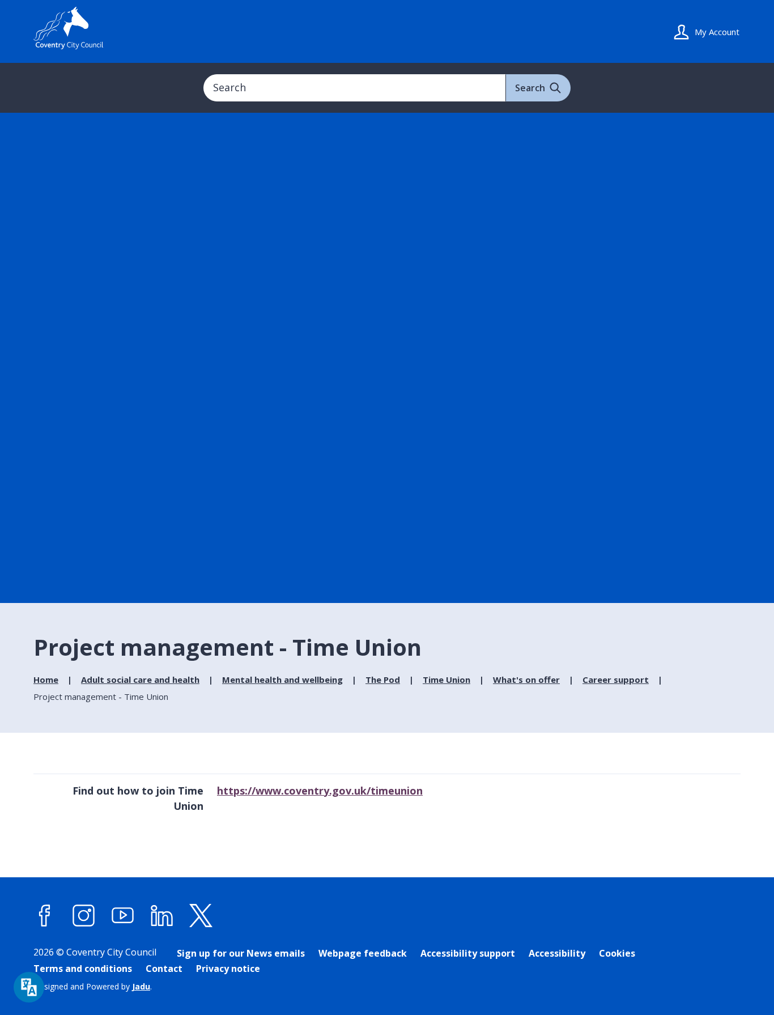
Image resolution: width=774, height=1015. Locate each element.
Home (45, 679)
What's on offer (526, 679)
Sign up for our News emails (241, 953)
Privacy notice (228, 968)
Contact (164, 968)
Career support (615, 679)
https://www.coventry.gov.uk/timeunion (320, 790)
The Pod (382, 679)
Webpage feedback (362, 953)
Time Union (446, 679)
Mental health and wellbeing (282, 679)
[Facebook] (45, 916)
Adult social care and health (140, 679)
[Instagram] (84, 916)
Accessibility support (467, 953)
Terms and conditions (82, 968)
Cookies (617, 953)
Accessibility (557, 953)
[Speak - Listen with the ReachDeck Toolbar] (29, 987)
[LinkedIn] (162, 916)
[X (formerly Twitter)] (201, 916)
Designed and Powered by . (92, 986)
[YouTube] (123, 916)
